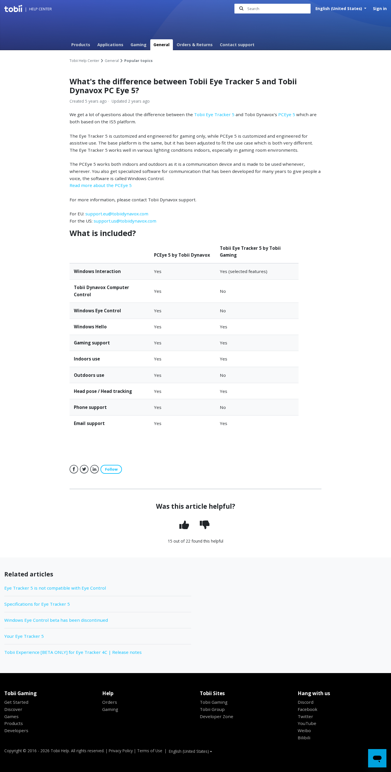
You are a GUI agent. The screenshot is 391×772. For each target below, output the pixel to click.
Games (11, 716)
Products (80, 44)
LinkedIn (94, 469)
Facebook (74, 469)
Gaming (139, 44)
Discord (305, 702)
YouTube (307, 723)
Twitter (84, 469)
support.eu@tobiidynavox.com (116, 214)
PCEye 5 (287, 114)
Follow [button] (111, 469)
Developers (16, 730)
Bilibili (304, 737)
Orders (109, 702)
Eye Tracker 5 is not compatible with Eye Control (55, 588)
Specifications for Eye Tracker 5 (37, 604)
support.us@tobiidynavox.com (125, 221)
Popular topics (138, 60)
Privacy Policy (121, 750)
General (161, 44)
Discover (13, 709)
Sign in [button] (380, 8)
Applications (110, 44)
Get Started (16, 702)
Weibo (304, 730)
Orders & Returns (195, 44)
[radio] (185, 525)
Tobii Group (212, 709)
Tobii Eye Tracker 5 (214, 114)
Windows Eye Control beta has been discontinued (56, 620)
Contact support (237, 44)
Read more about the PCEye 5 (101, 185)
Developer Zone (216, 716)
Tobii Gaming (214, 702)
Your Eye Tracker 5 (24, 636)
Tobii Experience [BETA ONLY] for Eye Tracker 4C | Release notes (73, 652)
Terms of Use (149, 750)
